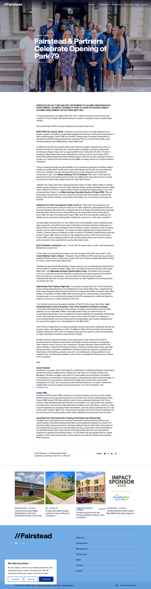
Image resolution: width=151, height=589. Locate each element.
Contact (79, 571)
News (137, 4)
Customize (15, 579)
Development (104, 4)
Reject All (31, 579)
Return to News (42, 36)
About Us (92, 4)
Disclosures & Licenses (45, 585)
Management (117, 4)
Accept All (46, 579)
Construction (128, 4)
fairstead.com (42, 387)
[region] (31, 572)
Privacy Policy (57, 585)
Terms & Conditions (68, 585)
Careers (144, 4)
